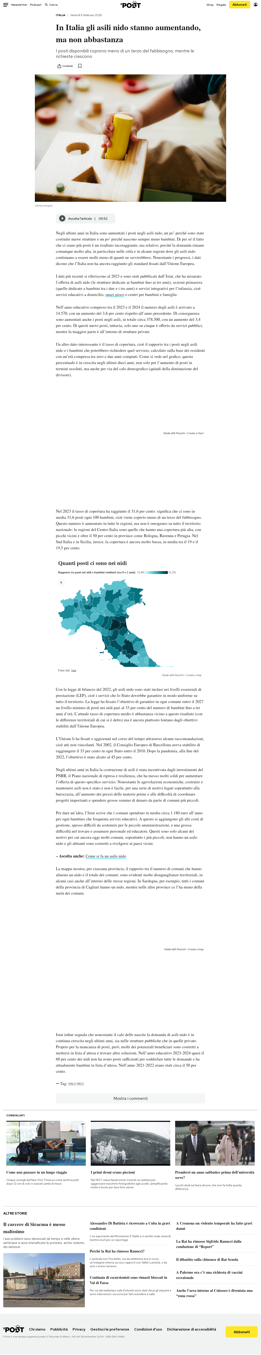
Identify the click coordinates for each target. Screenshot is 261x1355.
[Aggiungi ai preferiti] (79, 66)
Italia (60, 15)
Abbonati (239, 4)
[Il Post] (130, 4)
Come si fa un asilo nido (106, 856)
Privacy (79, 1329)
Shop (210, 5)
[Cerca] (46, 4)
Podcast (36, 5)
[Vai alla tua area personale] (255, 4)
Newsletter (19, 5)
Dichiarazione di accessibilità (191, 1329)
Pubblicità (59, 1329)
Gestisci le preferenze (109, 1329)
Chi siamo (37, 1329)
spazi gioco (114, 294)
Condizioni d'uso (148, 1329)
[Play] (62, 218)
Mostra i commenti (131, 1098)
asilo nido (76, 1084)
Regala (221, 5)
